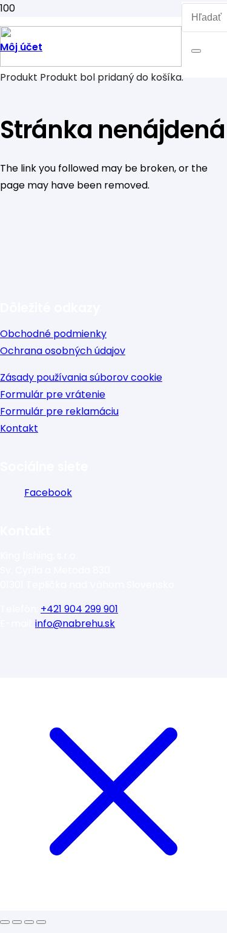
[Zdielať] (29, 922)
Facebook (48, 493)
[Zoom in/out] (5, 922)
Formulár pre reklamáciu (59, 411)
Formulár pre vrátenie (52, 394)
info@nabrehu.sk (75, 623)
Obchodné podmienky (53, 334)
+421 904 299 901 (79, 609)
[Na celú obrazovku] (17, 922)
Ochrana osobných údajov (62, 351)
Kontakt (19, 428)
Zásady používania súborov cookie (81, 377)
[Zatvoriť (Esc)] (41, 922)
